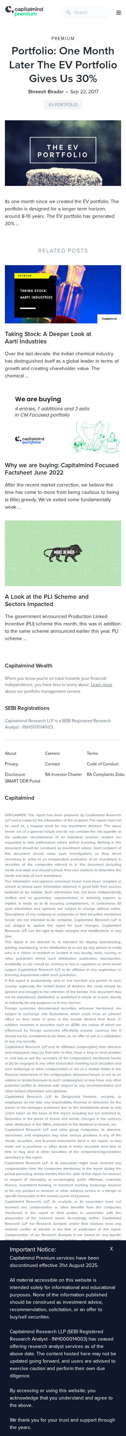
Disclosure (15, 774)
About (10, 753)
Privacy (11, 763)
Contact (52, 763)
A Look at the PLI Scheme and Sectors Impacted (47, 600)
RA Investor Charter (63, 774)
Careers (52, 753)
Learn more (101, 684)
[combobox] (86, 12)
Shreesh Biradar (46, 92)
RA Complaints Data (105, 774)
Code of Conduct (103, 763)
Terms (92, 753)
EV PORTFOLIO (63, 104)
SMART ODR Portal (22, 781)
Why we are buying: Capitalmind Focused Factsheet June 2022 (62, 469)
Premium (63, 38)
